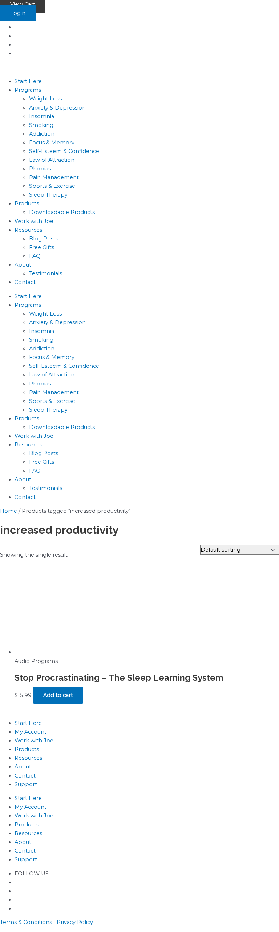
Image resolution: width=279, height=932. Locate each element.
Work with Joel (35, 221)
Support (26, 784)
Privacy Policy (75, 922)
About (23, 264)
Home (8, 511)
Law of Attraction (51, 160)
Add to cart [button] (58, 695)
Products (27, 203)
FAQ (35, 256)
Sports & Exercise (52, 186)
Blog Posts (43, 238)
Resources (28, 230)
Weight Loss (45, 98)
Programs (28, 90)
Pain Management (54, 177)
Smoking (41, 125)
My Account (30, 732)
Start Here (28, 81)
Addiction (41, 134)
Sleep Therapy (48, 194)
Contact (25, 282)
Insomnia (41, 116)
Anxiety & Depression (57, 107)
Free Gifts (41, 247)
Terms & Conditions (26, 922)
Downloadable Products (62, 212)
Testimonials (45, 273)
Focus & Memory (51, 142)
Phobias (40, 168)
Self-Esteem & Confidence (64, 151)
